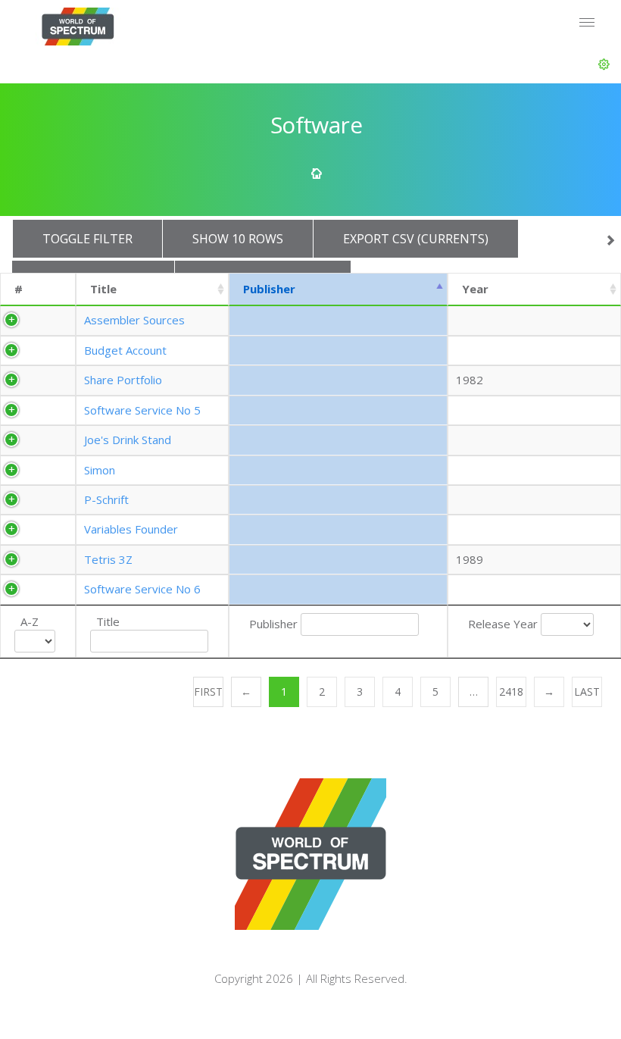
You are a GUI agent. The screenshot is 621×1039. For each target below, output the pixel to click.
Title (103, 288)
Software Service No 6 (142, 588)
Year (475, 288)
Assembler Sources (134, 319)
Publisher (269, 288)
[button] (604, 64)
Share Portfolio (123, 379)
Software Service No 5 (142, 410)
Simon (99, 469)
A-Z (29, 621)
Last (587, 691)
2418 (511, 691)
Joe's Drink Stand (127, 439)
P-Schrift (106, 499)
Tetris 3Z (108, 559)
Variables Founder (131, 529)
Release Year (503, 623)
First (208, 691)
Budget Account (125, 350)
